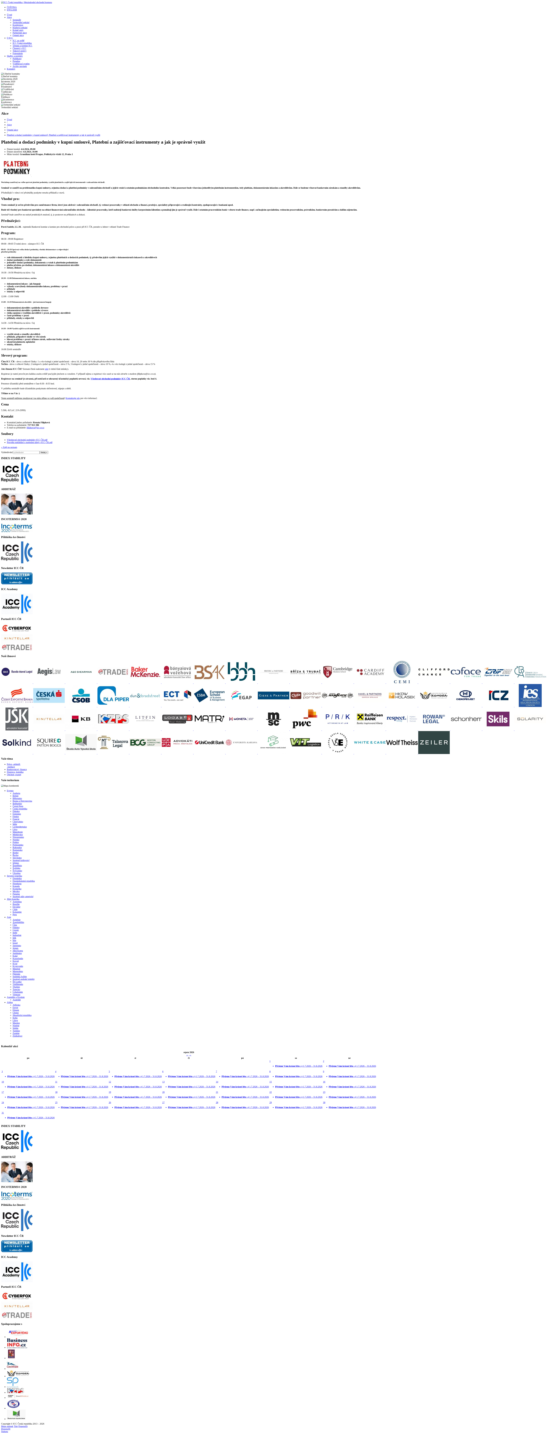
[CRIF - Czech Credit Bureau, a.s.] (498, 682)
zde (46, 369)
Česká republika (20, 809)
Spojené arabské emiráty (24, 979)
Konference (18, 25)
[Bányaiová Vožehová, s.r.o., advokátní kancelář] (178, 682)
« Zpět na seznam (9, 447)
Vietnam (16, 994)
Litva (15, 829)
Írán (14, 940)
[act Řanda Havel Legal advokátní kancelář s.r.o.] (17, 682)
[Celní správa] (11, 1358)
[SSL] (13, 1408)
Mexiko (16, 891)
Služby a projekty (15, 56)
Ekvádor (16, 907)
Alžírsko (16, 1005)
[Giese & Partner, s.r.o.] (274, 706)
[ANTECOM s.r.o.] (113, 682)
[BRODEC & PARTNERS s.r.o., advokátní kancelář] (274, 682)
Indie (15, 932)
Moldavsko (18, 834)
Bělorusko (17, 798)
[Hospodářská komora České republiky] (434, 706)
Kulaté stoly (18, 30)
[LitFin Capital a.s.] (145, 729)
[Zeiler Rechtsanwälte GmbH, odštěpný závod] (434, 753)
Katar (15, 956)
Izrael (15, 943)
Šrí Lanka (17, 981)
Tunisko (16, 1031)
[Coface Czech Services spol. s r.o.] (466, 682)
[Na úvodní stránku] (26, 2)
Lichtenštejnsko (20, 827)
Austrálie (17, 1000)
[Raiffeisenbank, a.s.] (370, 729)
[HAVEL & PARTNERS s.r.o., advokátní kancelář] (370, 706)
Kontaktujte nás (73, 398)
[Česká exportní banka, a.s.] (17, 706)
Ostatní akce (18, 35)
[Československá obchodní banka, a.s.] (81, 706)
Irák (14, 938)
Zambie (16, 1033)
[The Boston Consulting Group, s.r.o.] (145, 753)
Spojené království (21, 860)
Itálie (15, 824)
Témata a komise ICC (22, 45)
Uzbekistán (18, 992)
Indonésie (17, 935)
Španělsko (17, 865)
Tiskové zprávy (19, 51)
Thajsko (16, 987)
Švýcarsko (17, 870)
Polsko (16, 842)
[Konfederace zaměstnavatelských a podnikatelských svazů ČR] (113, 729)
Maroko (16, 1023)
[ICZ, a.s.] (498, 706)
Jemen (15, 948)
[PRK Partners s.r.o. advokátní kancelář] (338, 729)
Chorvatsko (18, 821)
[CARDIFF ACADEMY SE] (370, 682)
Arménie (16, 920)
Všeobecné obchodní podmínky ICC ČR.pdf (27, 440)
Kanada (16, 886)
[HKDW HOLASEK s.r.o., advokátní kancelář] (402, 706)
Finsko (16, 816)
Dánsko (16, 811)
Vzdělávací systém (21, 64)
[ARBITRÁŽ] (17, 513)
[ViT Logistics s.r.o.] (306, 753)
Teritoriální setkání (21, 22)
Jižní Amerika (13, 899)
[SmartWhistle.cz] (18, 1397)
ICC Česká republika (22, 43)
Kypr (15, 963)
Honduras (17, 883)
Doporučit (23, 1426)
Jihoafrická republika (22, 1015)
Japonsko (17, 945)
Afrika (10, 1002)
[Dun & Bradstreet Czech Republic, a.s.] (145, 706)
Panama (16, 894)
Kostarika (17, 889)
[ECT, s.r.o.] (178, 706)
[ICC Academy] (17, 613)
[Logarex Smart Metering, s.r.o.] (178, 729)
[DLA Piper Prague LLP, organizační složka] (113, 706)
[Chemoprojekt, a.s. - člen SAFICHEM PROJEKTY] (466, 706)
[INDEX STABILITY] (17, 483)
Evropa (10, 790)
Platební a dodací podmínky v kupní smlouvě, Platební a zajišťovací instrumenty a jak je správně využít (53, 135)
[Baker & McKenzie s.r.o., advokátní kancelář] (145, 682)
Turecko (16, 989)
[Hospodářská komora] (18, 1376)
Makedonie (18, 832)
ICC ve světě (18, 40)
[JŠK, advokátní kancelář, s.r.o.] (17, 729)
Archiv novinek (20, 66)
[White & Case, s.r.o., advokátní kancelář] (370, 753)
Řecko (15, 855)
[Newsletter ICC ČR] (17, 583)
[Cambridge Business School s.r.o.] (338, 682)
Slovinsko (17, 858)
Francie (16, 819)
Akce (9, 17)
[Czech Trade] (12, 1368)
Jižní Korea (18, 950)
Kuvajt (16, 961)
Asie (9, 917)
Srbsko (16, 863)
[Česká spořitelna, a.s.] (49, 706)
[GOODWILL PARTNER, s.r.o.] (306, 706)
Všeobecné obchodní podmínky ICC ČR (110, 379)
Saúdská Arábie (20, 976)
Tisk (16, 1426)
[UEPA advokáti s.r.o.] (178, 753)
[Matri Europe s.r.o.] (210, 729)
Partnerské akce (20, 33)
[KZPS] (15, 1392)
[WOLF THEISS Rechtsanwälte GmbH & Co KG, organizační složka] (402, 753)
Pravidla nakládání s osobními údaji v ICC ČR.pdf (29, 442)
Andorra (16, 793)
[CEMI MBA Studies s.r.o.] (402, 682)
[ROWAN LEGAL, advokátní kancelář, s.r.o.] (434, 729)
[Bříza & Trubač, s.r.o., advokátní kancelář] (306, 682)
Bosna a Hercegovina (22, 801)
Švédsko (16, 868)
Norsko (16, 839)
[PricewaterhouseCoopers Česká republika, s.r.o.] (306, 729)
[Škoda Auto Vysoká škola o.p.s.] (81, 753)
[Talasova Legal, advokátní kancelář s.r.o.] (113, 753)
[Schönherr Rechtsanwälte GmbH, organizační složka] (466, 729)
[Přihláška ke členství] (17, 562)
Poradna (16, 61)
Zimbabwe (17, 1036)
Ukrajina (16, 873)
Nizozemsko (18, 837)
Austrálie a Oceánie (16, 997)
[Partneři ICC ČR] (17, 632)
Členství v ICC (19, 48)
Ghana (16, 1012)
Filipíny (16, 927)
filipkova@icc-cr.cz (35, 427)
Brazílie (16, 904)
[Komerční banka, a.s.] (81, 729)
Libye (15, 1020)
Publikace (17, 58)
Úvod (9, 14)
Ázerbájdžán (18, 922)
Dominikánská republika (24, 881)
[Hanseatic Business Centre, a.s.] (338, 706)
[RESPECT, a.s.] (402, 729)
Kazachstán (18, 958)
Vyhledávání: (7, 452)
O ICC (10, 38)
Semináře (17, 20)
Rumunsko (17, 850)
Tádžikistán (18, 984)
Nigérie (16, 1025)
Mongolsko (18, 971)
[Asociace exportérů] (18, 1337)
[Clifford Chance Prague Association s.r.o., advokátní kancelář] (434, 682)
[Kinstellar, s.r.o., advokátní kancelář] (49, 729)
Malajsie (16, 969)
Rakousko (17, 847)
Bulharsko (17, 803)
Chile (15, 909)
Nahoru (4, 1431)
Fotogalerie (18, 53)
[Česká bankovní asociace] (530, 682)
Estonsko (17, 814)
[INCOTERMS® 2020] (17, 531)
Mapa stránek (7, 1426)
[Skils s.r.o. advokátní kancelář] (498, 729)
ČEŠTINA (12, 7)
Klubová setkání (20, 27)
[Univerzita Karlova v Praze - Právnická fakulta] (242, 753)
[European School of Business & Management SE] (210, 706)
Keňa (15, 1018)
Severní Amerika (14, 876)
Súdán (15, 1028)
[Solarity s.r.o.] (530, 729)
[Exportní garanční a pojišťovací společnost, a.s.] (242, 706)
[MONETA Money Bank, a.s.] (242, 729)
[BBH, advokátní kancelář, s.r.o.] (242, 682)
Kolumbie (17, 912)
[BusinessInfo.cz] (17, 1347)
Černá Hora (18, 806)
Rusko (15, 852)
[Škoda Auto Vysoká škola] (16, 1419)
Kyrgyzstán (18, 966)
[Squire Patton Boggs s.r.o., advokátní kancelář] (49, 753)
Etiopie (16, 1010)
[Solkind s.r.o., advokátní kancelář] (17, 753)
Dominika (17, 878)
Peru (15, 914)
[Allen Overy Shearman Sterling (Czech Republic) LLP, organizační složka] (81, 682)
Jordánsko (17, 953)
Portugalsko (18, 845)
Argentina (17, 901)
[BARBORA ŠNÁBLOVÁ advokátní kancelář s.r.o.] (210, 682)
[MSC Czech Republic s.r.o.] (274, 729)
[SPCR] (12, 1387)
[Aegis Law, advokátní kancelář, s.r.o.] (49, 682)
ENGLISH (12, 10)
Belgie (15, 796)
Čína (15, 925)
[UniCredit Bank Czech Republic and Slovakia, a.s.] (210, 753)
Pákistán (16, 974)
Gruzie (16, 930)
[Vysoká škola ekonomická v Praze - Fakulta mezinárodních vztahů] (338, 753)
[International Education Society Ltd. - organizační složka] (530, 706)
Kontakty (11, 69)
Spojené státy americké (23, 896)
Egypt (15, 1007)
